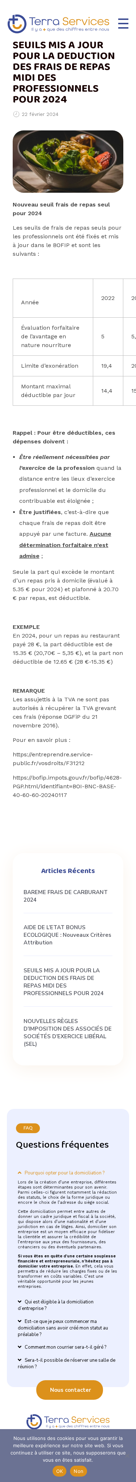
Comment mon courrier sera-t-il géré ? (65, 1347)
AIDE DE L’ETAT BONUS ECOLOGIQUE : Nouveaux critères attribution (67, 935)
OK (59, 1471)
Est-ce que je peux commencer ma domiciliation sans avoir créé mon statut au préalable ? (63, 1328)
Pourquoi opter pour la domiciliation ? (64, 1173)
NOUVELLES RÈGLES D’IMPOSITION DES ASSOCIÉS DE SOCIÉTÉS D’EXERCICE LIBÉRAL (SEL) (68, 1033)
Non (78, 1471)
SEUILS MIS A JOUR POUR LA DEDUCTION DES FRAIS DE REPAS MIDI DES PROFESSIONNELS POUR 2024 (64, 982)
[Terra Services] (58, 23)
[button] (68, 1167)
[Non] (127, 1455)
